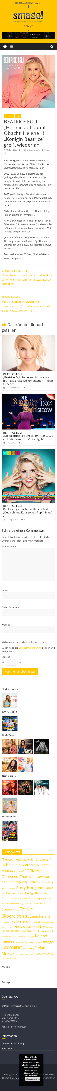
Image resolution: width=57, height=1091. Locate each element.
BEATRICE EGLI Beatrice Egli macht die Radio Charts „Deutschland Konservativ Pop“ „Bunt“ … (27, 510)
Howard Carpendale (42, 922)
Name (6, 590)
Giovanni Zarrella (37, 916)
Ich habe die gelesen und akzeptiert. (28, 649)
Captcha (6, 656)
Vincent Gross (45, 954)
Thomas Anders (20, 954)
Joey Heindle (7, 927)
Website (6, 624)
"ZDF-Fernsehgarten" (15, 882)
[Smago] (5, 46)
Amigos (33, 882)
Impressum (7, 1048)
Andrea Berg (46, 882)
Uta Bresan (31, 954)
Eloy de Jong (18, 903)
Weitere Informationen (31, 1074)
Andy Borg (26, 887)
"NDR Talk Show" (13, 871)
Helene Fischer (19, 922)
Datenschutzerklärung (30, 647)
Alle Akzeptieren (33, 1078)
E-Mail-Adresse (10, 607)
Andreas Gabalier (8, 888)
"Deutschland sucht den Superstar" (26, 859)
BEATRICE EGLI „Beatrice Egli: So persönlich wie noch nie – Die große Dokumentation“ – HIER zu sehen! (28, 379)
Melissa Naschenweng (36, 931)
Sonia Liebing (28, 948)
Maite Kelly (34, 927)
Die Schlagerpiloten (36, 898)
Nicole (19, 936)
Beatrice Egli (26, 893)
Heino (5, 922)
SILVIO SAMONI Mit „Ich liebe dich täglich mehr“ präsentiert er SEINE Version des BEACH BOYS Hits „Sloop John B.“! (27, 303)
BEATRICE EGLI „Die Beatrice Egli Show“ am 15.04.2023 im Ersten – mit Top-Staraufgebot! (28, 436)
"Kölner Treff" (40, 865)
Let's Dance (20, 927)
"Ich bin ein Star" (16, 864)
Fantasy (16, 910)
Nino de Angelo (28, 936)
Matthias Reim (19, 930)
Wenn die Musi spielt (10, 958)
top (18, 116)
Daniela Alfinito (18, 898)
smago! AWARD (35, 942)
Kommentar (9, 546)
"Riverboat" (42, 877)
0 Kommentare (33, 150)
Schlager (9, 116)
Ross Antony (20, 942)
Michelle (12, 936)
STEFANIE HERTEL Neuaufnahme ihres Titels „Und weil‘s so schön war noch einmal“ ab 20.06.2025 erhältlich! (28, 277)
